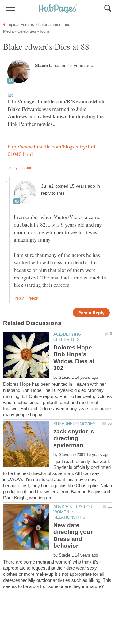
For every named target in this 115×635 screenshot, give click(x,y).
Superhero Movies (74, 424)
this (61, 193)
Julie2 (47, 186)
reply (13, 168)
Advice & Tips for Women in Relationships (72, 512)
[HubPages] (58, 9)
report (27, 168)
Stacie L (43, 65)
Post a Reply (91, 313)
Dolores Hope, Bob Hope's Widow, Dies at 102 (73, 357)
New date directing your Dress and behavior (73, 535)
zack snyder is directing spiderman (73, 438)
